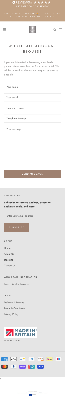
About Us (9, 254)
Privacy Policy (11, 314)
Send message (32, 173)
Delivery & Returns (14, 302)
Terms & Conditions (14, 308)
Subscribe (16, 227)
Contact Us (9, 265)
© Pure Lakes (12, 340)
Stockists (8, 260)
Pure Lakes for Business (16, 284)
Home (7, 248)
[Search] (54, 29)
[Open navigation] (4, 29)
